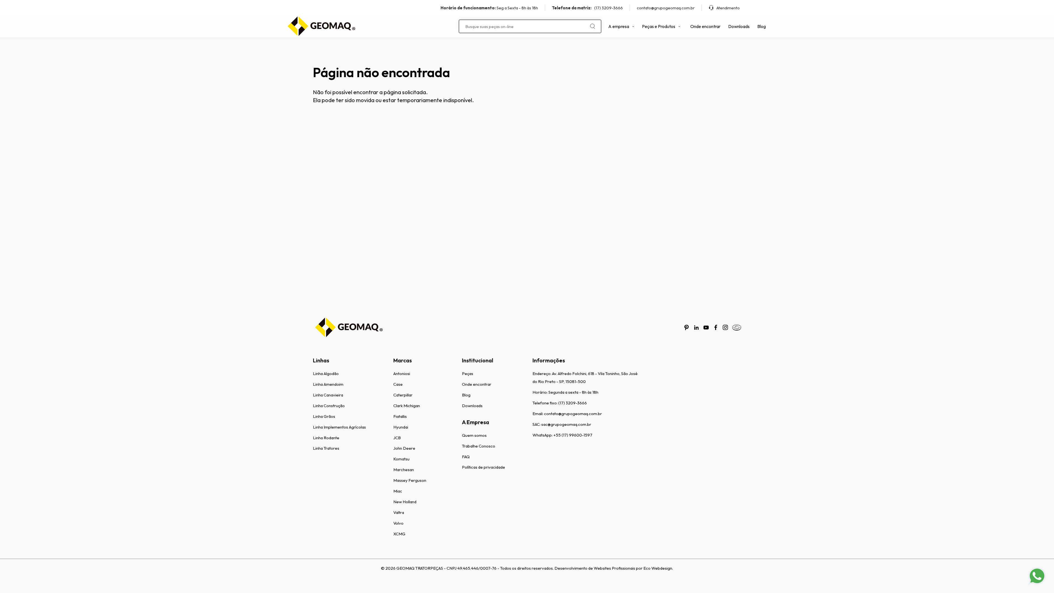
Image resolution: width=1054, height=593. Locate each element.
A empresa (618, 26)
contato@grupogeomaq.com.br (666, 7)
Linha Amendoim (328, 384)
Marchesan (403, 469)
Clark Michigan (406, 405)
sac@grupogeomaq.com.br (566, 424)
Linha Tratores (326, 448)
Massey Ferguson (409, 480)
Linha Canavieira (328, 395)
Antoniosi (401, 373)
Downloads (739, 26)
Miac (397, 491)
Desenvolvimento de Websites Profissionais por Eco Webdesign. (613, 568)
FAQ (466, 456)
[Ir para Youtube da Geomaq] (706, 327)
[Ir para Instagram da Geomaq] (725, 327)
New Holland (404, 501)
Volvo (398, 523)
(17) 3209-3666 (587, 7)
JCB (397, 437)
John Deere (404, 448)
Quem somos (474, 435)
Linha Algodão (326, 373)
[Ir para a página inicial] (321, 26)
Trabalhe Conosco (478, 446)
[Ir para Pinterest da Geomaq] (686, 327)
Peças (467, 373)
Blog (761, 26)
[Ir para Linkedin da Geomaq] (696, 327)
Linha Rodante (326, 437)
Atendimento (728, 7)
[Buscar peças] (593, 26)
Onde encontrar (705, 26)
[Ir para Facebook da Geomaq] (715, 327)
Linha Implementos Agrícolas (339, 427)
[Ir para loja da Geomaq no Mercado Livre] (736, 327)
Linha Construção (329, 405)
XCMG (399, 533)
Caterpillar (403, 395)
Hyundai (400, 427)
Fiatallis (400, 416)
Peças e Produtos (658, 26)
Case (398, 384)
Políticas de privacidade (483, 467)
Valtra (398, 512)
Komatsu (401, 458)
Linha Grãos (324, 416)
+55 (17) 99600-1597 (572, 435)
